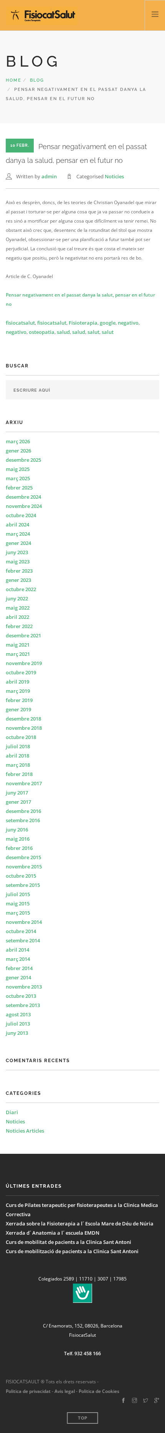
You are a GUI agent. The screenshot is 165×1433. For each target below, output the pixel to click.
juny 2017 (17, 792)
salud (63, 332)
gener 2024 (18, 543)
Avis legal (64, 1391)
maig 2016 (18, 838)
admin (49, 176)
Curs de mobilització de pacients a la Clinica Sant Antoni (72, 1251)
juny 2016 (17, 829)
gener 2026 (18, 450)
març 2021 (18, 653)
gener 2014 (18, 977)
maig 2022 (18, 607)
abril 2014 (17, 949)
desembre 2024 (23, 496)
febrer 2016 (19, 848)
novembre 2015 (24, 866)
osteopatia (41, 332)
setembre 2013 (23, 1005)
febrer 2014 (19, 968)
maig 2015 (18, 903)
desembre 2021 (23, 635)
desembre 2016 (23, 811)
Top (82, 1418)
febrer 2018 (19, 774)
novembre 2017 (24, 783)
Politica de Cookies (99, 1391)
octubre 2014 (21, 931)
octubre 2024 (21, 515)
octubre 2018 (21, 737)
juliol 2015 (18, 894)
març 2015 (18, 912)
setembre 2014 (23, 940)
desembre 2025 (23, 459)
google (108, 322)
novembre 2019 (24, 663)
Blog (37, 80)
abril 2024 (17, 524)
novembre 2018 (24, 727)
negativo (128, 322)
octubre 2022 (21, 589)
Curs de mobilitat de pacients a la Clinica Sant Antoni (68, 1242)
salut (93, 332)
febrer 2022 (19, 626)
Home (13, 80)
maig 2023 (18, 561)
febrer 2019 (19, 700)
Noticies (114, 176)
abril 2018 (17, 755)
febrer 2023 (19, 570)
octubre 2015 (21, 875)
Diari (12, 1112)
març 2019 (18, 690)
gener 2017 (18, 801)
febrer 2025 (19, 487)
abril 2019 (17, 681)
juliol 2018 (18, 746)
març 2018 (18, 764)
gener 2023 (18, 580)
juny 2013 (17, 1032)
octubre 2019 (21, 672)
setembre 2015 (23, 885)
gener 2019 (18, 709)
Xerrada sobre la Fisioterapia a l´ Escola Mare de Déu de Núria (79, 1223)
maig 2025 (18, 469)
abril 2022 (17, 616)
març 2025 (18, 478)
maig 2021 (18, 644)
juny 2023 (17, 552)
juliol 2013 (18, 1023)
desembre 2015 (23, 857)
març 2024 (18, 533)
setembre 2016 (23, 820)
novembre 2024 (24, 506)
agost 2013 (18, 1014)
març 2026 (18, 441)
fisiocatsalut (20, 322)
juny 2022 (17, 598)
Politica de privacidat (28, 1391)
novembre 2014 (24, 921)
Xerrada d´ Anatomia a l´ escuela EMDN (52, 1232)
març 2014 (18, 958)
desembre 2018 (23, 718)
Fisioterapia (83, 322)
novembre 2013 (24, 986)
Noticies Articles (25, 1130)
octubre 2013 (21, 995)
